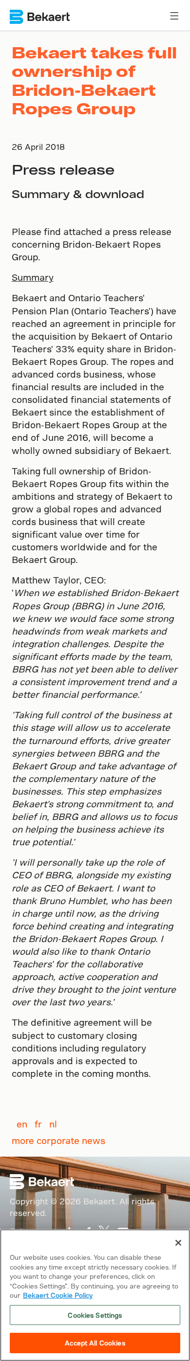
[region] (95, 1295)
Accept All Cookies (95, 1342)
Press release (63, 169)
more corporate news (58, 1140)
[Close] (178, 1242)
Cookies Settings (95, 1315)
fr (38, 1124)
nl (53, 1124)
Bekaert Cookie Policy (58, 1295)
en (22, 1124)
